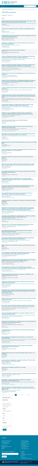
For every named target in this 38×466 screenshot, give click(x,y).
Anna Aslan (20, 29)
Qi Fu (32, 66)
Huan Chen (8, 68)
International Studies (25, 448)
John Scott (34, 23)
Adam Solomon (4, 51)
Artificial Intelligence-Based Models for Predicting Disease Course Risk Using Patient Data (19, 88)
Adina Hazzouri (29, 300)
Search (4, 429)
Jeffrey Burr (8, 45)
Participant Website (25, 440)
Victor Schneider (11, 115)
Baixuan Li (8, 107)
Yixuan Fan (18, 283)
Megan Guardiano (5, 37)
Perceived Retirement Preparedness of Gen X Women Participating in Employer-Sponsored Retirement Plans (17, 346)
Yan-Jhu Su (18, 45)
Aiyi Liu (32, 106)
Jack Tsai (26, 307)
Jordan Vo (9, 300)
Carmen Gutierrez (14, 307)
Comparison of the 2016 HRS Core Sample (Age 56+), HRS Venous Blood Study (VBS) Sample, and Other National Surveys (19, 322)
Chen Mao (16, 68)
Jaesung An (9, 374)
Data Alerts (23, 455)
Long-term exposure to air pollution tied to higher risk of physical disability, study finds (19, 201)
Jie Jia (9, 362)
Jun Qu (30, 195)
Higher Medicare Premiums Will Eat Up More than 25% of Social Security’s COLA (18, 246)
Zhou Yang (33, 58)
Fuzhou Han (22, 195)
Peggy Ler (31, 29)
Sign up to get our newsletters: (8, 451)
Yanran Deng (11, 59)
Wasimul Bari (11, 89)
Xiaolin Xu (25, 128)
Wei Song (29, 66)
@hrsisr (4, 447)
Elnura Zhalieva (32, 315)
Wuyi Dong (4, 45)
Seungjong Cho (8, 261)
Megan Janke (4, 374)
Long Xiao (10, 180)
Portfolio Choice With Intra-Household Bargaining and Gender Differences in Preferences (19, 74)
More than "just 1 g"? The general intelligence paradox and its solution (17, 224)
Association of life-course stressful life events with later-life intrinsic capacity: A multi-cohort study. (17, 127)
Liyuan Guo (18, 374)
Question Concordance (25, 446)
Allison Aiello (23, 300)
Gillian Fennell (4, 240)
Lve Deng (7, 210)
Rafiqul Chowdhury (5, 89)
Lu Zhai (10, 166)
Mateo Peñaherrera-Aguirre (23, 225)
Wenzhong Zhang (5, 284)
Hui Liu (23, 58)
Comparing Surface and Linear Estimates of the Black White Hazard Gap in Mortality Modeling (18, 330)
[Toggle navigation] (3, 6)
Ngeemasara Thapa (18, 59)
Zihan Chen (13, 300)
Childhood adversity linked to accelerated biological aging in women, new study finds (18, 353)
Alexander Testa (5, 306)
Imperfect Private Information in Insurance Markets (13, 50)
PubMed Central (8, 32)
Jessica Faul (13, 218)
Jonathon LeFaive (9, 381)
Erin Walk (27, 315)
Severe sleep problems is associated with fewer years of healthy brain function (17, 157)
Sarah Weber (18, 300)
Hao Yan (12, 68)
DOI (2, 25)
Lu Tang (28, 339)
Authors (4, 408)
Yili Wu (10, 284)
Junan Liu (33, 210)
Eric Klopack (4, 293)
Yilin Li (26, 210)
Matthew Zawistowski (30, 381)
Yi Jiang (8, 106)
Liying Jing (9, 283)
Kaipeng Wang (28, 58)
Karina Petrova (4, 158)
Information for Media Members (27, 454)
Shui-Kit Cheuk (4, 58)
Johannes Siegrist (12, 37)
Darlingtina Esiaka (22, 269)
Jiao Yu (3, 82)
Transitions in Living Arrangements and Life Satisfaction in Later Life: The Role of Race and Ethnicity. (18, 43)
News (22, 452)
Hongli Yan (24, 135)
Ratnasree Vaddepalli (12, 306)
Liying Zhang (4, 106)
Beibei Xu (23, 59)
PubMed (4, 25)
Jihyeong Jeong (14, 261)
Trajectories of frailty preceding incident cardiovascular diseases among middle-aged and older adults (18, 282)
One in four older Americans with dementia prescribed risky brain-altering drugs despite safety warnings (18, 172)
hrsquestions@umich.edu (7, 446)
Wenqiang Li (7, 195)
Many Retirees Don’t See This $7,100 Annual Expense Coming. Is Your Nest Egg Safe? (19, 142)
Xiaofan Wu (13, 283)
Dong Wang (4, 137)
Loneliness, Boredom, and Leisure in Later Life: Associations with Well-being (19, 373)
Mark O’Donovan (5, 390)
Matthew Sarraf (4, 225)
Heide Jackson (15, 232)
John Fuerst (16, 225)
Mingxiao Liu (17, 106)
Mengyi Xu (7, 121)
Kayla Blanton (4, 368)
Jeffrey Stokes (13, 45)
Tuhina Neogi (27, 240)
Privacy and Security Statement (27, 458)
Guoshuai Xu (16, 195)
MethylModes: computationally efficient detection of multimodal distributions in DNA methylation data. (16, 380)
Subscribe (4, 456)
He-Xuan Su (20, 58)
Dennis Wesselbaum (12, 75)
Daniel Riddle (9, 240)
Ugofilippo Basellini (12, 316)
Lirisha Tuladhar (21, 261)
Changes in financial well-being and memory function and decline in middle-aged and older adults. (19, 299)
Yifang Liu (3, 210)
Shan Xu (7, 340)
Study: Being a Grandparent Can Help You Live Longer (14, 367)
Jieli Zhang (3, 340)
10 (20, 394)
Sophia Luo (4, 381)
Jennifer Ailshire (21, 232)
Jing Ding (7, 166)
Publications (5, 9)
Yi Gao (6, 66)
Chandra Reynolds (25, 29)
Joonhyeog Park (18, 254)
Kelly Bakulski (19, 381)
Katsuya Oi (4, 331)
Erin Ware (24, 381)
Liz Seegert (4, 276)
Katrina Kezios (4, 300)
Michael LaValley (21, 240)
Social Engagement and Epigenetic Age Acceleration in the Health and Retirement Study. (17, 337)
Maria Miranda (22, 315)
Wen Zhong (10, 66)
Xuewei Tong (12, 106)
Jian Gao (16, 66)
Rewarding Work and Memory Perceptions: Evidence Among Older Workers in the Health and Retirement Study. (19, 36)
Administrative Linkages (25, 443)
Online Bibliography (25, 445)
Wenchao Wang (23, 106)
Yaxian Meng (20, 339)
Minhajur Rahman (28, 89)
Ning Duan (12, 195)
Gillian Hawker (15, 240)
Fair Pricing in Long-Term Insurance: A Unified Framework (15, 120)
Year (3, 418)
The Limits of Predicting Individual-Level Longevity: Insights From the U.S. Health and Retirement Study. (18, 313)
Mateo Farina (10, 232)
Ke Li (14, 210)
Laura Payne (13, 374)
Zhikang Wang (22, 210)
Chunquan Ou (28, 135)
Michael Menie (10, 225)
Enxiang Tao (17, 340)
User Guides (24, 447)
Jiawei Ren (11, 210)
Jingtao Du (4, 98)
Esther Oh (3, 23)
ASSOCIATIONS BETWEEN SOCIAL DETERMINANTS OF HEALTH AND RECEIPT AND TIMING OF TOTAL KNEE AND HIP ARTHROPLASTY (18, 238)
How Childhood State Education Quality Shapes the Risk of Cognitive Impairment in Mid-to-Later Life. (17, 231)
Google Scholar (8, 25)
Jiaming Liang (23, 306)
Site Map (23, 453)
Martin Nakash (4, 29)
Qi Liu (9, 339)
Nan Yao (3, 195)
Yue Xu (6, 339)
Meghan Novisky (8, 307)
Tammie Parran (4, 347)
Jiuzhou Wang (11, 82)
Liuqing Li (24, 339)
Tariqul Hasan (17, 89)
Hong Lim (3, 121)
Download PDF (5, 221)
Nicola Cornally (11, 390)
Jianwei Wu (29, 98)
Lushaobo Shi (8, 135)
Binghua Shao (14, 98)
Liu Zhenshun (19, 98)
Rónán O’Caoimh (17, 390)
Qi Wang (29, 210)
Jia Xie (4, 68)
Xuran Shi (17, 210)
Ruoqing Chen (11, 340)
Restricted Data (24, 442)
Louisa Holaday (21, 307)
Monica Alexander (5, 316)
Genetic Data (24, 444)
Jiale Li (16, 339)
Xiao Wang (25, 66)
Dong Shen (21, 66)
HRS (3, 448)
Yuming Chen (14, 58)
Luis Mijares (18, 306)
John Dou (14, 381)
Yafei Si (8, 128)
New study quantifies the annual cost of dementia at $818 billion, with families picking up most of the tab (17, 275)
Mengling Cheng (5, 188)
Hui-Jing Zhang (6, 59)
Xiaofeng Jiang (8, 98)
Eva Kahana (16, 82)
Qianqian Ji (13, 339)
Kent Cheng (4, 151)
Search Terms (5, 399)
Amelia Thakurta (5, 75)
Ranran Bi (3, 362)
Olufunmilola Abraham (14, 269)
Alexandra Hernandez (22, 23)
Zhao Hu (3, 339)
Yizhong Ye (4, 135)
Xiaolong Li (28, 283)
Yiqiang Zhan (15, 29)
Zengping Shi (14, 135)
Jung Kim (8, 218)
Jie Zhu (7, 362)
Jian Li (17, 37)
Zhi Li (14, 66)
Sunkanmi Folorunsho (6, 269)
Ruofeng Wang (23, 283)
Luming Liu (28, 106)
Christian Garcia (5, 115)
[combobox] (7, 411)
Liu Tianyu (24, 98)
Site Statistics (24, 457)
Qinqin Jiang (19, 135)
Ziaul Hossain (22, 89)
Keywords (4, 422)
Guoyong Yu (27, 195)
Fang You (3, 66)
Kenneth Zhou (12, 121)
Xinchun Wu (4, 107)
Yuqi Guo (7, 254)
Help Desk (23, 451)
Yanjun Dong (12, 254)
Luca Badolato (4, 315)
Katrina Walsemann (28, 232)
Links (22, 456)
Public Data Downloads (25, 441)
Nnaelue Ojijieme (5, 180)
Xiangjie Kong (4, 283)
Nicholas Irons (16, 315)
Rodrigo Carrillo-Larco (14, 128)
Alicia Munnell (4, 247)
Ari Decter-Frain (10, 315)
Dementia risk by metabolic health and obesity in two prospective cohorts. (18, 28)
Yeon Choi (3, 261)
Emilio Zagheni (19, 316)
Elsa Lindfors (10, 29)
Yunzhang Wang (33, 339)
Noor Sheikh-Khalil (9, 23)
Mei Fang (3, 166)
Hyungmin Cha (4, 232)
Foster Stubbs (4, 202)
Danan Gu (23, 254)
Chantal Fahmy (29, 306)
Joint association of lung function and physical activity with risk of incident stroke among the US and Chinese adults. (18, 360)
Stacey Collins (4, 218)
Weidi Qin (6, 82)
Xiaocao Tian (32, 283)
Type (3, 413)
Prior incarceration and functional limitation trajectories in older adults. (18, 305)
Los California (4, 173)
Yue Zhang (21, 128)
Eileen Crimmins (11, 188)
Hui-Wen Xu (9, 58)
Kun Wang (3, 254)
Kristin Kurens (4, 144)
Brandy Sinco (15, 23)
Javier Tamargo (17, 115)
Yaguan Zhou (4, 128)
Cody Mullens (29, 23)
